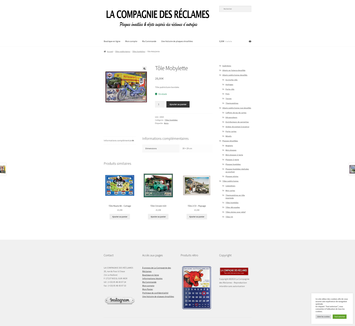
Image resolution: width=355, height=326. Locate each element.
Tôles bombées (138, 51)
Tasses (228, 98)
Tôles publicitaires (122, 51)
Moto (166, 123)
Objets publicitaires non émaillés (236, 108)
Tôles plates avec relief (235, 212)
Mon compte (131, 41)
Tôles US (229, 217)
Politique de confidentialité (155, 292)
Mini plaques (230, 150)
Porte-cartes (230, 131)
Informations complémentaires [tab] (119, 140)
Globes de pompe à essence (237, 126)
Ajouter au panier (178, 104)
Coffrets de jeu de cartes (235, 112)
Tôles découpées (232, 207)
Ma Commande (149, 41)
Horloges (229, 84)
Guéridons (226, 66)
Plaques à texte (232, 159)
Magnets (229, 145)
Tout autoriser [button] (339, 316)
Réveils (228, 136)
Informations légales (152, 278)
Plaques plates (231, 176)
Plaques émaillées (230, 141)
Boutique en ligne (112, 41)
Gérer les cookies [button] (323, 316)
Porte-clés (229, 89)
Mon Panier (147, 289)
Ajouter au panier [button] (119, 216)
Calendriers (230, 186)
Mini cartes (230, 190)
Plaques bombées (233, 164)
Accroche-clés (231, 80)
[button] (144, 68)
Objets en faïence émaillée (233, 70)
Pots (227, 94)
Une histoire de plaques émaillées (177, 41)
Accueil (110, 51)
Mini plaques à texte (234, 155)
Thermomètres (231, 103)
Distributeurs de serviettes (237, 122)
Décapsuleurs (231, 117)
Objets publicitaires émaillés (234, 75)
